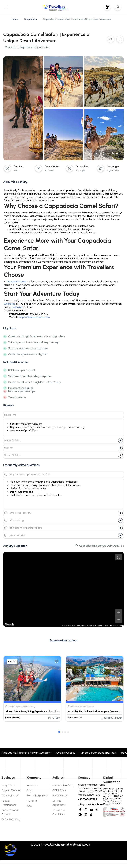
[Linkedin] (85, 814)
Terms (106, 625)
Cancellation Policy (63, 785)
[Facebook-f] (80, 809)
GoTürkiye (16, 307)
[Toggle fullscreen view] (118, 557)
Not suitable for (17, 535)
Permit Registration (38, 795)
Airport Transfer (11, 790)
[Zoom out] (118, 619)
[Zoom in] (118, 612)
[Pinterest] (80, 814)
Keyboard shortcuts (68, 625)
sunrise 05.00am (12, 440)
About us (32, 785)
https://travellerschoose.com (34, 317)
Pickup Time (10, 414)
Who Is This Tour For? (20, 512)
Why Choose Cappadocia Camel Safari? (30, 474)
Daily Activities (10, 795)
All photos (113, 153)
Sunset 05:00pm (12, 455)
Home (15, 19)
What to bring (17, 520)
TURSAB (32, 800)
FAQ (29, 805)
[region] (63, 589)
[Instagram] (85, 809)
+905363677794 (87, 799)
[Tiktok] (91, 814)
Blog (29, 790)
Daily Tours (8, 785)
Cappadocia (30, 19)
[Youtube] (91, 809)
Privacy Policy (60, 795)
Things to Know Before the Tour (26, 527)
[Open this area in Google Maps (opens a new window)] (9, 624)
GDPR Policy (59, 790)
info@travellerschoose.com (94, 804)
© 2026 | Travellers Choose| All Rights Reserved (60, 844)
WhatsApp (9, 303)
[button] (107, 7)
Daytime (8, 447)
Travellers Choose (16, 281)
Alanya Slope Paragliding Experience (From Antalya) (34, 711)
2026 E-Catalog (11, 819)
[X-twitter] (97, 809)
